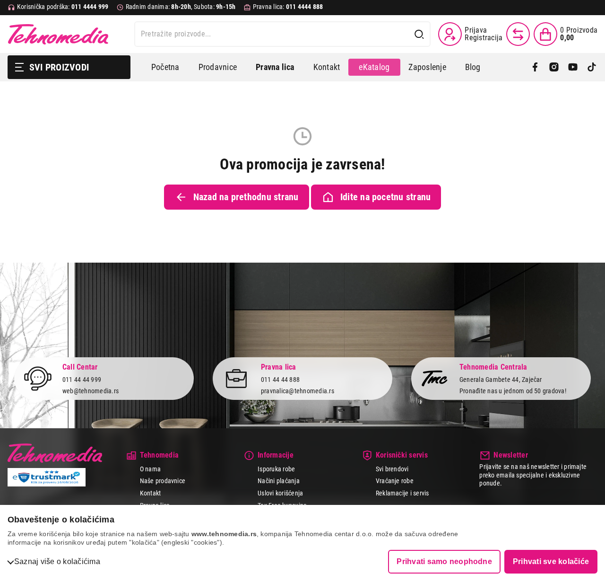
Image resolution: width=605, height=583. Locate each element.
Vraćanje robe (395, 481)
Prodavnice (218, 67)
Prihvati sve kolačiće (551, 561)
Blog (473, 67)
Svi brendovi (392, 469)
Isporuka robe (276, 469)
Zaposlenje (427, 67)
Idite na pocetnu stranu (385, 197)
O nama (150, 469)
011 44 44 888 (280, 379)
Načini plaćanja (279, 481)
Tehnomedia (58, 34)
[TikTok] (591, 67)
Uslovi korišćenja (280, 493)
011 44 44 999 (81, 379)
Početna (165, 67)
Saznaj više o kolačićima (57, 561)
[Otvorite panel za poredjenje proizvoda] (518, 34)
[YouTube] (573, 67)
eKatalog (374, 67)
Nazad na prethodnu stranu (246, 197)
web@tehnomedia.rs (90, 391)
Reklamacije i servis (402, 493)
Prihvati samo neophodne (444, 561)
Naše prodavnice (163, 481)
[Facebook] (535, 67)
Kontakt (326, 67)
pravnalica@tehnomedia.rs (297, 391)
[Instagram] (554, 67)
